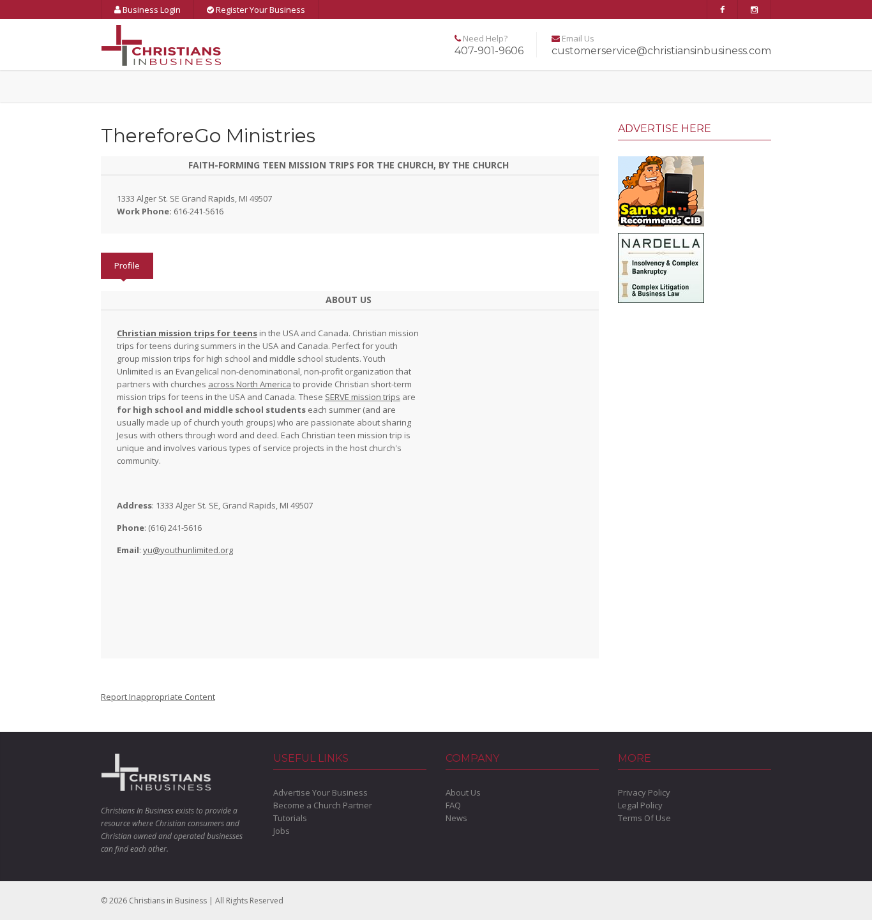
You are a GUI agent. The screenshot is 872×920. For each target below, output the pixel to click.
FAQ (453, 805)
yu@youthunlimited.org (188, 550)
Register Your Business (259, 9)
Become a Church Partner (322, 805)
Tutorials (290, 818)
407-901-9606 (489, 51)
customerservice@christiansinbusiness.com (661, 51)
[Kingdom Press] (661, 190)
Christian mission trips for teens (187, 333)
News (456, 818)
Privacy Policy (644, 792)
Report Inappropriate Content (158, 696)
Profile (127, 265)
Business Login (151, 9)
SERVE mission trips (362, 397)
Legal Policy (640, 805)
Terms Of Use (644, 818)
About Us (463, 792)
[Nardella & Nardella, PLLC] (661, 266)
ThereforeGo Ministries (208, 135)
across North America (249, 384)
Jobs (281, 830)
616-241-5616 (198, 211)
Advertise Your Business (320, 792)
